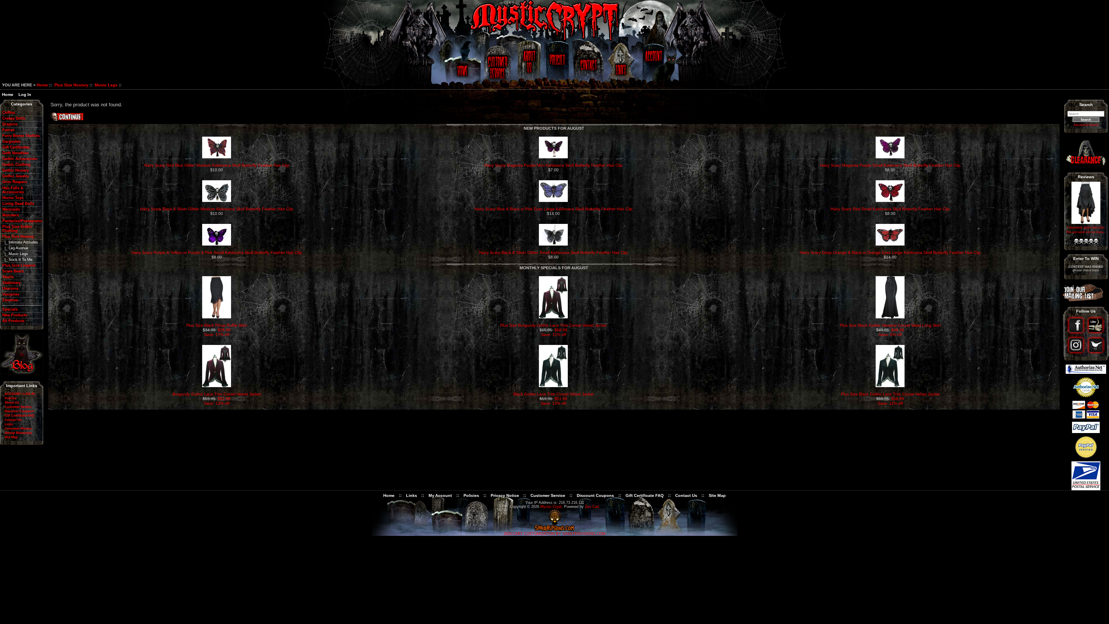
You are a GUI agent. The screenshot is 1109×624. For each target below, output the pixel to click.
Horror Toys (12, 198)
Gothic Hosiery (15, 170)
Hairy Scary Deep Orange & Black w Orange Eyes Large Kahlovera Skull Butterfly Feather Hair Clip (890, 252)
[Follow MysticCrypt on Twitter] (1095, 352)
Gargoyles (11, 142)
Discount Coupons (19, 411)
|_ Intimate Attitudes (20, 242)
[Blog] (21, 373)
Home (461, 64)
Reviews (1086, 176)
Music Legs (106, 85)
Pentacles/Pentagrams (22, 221)
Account (652, 64)
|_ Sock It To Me (17, 260)
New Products (14, 315)
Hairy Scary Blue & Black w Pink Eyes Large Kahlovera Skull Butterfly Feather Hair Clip (553, 209)
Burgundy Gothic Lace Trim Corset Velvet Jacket (216, 394)
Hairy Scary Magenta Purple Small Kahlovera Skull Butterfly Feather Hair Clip (890, 165)
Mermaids (11, 209)
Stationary (11, 283)
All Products (13, 321)
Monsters (10, 215)
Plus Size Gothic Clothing (17, 229)
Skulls (8, 277)
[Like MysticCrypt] (1095, 333)
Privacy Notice (505, 495)
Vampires (10, 294)
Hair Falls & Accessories (13, 190)
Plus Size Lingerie (18, 265)
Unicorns (10, 289)
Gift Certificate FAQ (19, 415)
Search (1086, 104)
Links (621, 64)
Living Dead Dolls (18, 204)
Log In (24, 94)
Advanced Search (1086, 125)
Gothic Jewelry (15, 176)
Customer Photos (18, 428)
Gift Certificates (16, 147)
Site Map (11, 437)
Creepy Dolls (13, 118)
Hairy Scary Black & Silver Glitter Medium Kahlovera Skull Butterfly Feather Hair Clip (216, 209)
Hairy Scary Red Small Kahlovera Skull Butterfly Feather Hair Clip (890, 209)
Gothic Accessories (19, 159)
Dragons (9, 124)
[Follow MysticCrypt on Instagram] (1076, 352)
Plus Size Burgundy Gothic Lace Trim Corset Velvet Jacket (553, 325)
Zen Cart (592, 507)
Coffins (8, 113)
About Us (528, 64)
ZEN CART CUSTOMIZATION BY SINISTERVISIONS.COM (554, 534)
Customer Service (498, 64)
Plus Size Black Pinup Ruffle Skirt (216, 325)
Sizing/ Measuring (18, 432)
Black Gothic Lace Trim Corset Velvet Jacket (553, 394)
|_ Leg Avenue (15, 248)
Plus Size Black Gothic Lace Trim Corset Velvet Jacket (890, 394)
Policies (556, 64)
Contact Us (588, 64)
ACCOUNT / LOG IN (20, 393)
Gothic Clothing (16, 165)
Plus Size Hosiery (71, 85)
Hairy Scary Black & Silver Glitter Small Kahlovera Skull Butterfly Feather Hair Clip (553, 252)
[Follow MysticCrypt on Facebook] (1076, 333)
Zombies (10, 300)
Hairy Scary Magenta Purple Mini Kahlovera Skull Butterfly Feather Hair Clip (553, 165)
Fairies (8, 130)
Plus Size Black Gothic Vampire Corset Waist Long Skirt (890, 325)
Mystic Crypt (551, 507)
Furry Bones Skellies (21, 136)
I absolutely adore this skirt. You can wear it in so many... (1086, 230)
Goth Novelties (15, 153)
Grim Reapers (14, 182)
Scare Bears (13, 271)
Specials (10, 309)
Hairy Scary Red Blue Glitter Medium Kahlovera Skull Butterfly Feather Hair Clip (216, 165)
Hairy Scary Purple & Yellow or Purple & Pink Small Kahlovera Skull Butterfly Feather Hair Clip (216, 252)
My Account (440, 495)
